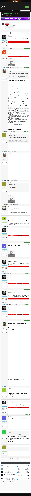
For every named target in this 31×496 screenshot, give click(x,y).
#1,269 (28, 228)
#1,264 (28, 133)
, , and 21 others (11, 273)
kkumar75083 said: (11, 135)
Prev (2, 458)
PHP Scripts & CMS (10, 466)
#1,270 (28, 244)
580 (6, 45)
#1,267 (28, 206)
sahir (4, 466)
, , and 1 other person (11, 180)
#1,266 (28, 182)
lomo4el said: (10, 71)
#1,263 (28, 69)
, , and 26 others (10, 48)
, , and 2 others (11, 151)
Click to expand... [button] (19, 78)
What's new (4, 10)
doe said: (10, 432)
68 (17, 458)
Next (19, 458)
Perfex (24, 38)
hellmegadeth (5, 472)
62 (7, 458)
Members (14, 10)
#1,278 (28, 416)
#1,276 (28, 388)
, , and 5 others (10, 131)
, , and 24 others (11, 304)
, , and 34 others (11, 67)
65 (12, 458)
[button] (6, 11)
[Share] (27, 35)
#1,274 (28, 306)
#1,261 (28, 35)
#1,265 (28, 153)
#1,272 (28, 275)
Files (9, 10)
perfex (16, 185)
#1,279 (28, 430)
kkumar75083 (26, 469)
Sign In (18, 56)
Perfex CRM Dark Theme (7, 471)
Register (21, 56)
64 (10, 458)
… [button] (5, 458)
